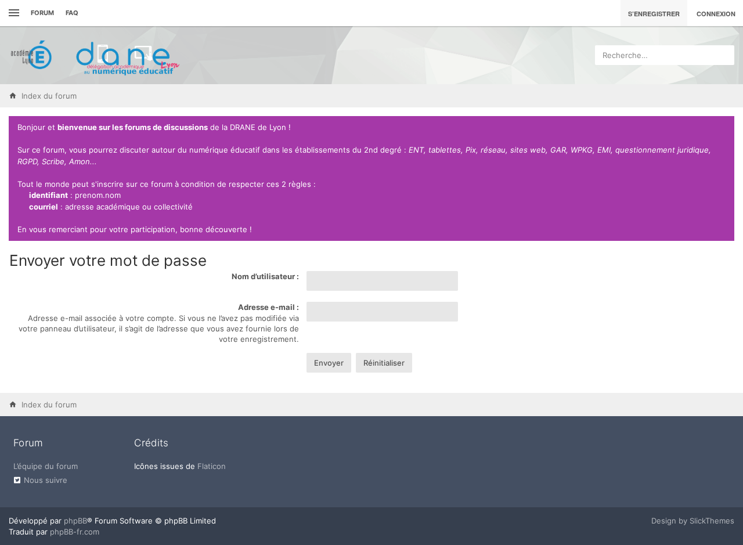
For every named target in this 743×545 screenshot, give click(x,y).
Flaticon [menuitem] (211, 466)
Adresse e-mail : (268, 307)
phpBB (75, 520)
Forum (42, 13)
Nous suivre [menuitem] (45, 480)
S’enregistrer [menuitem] (654, 13)
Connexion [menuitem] (716, 13)
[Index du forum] (96, 55)
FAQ (72, 13)
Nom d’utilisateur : (265, 276)
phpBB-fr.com (74, 531)
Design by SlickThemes (692, 520)
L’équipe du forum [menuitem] (45, 466)
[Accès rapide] (12, 13)
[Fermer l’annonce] (723, 128)
